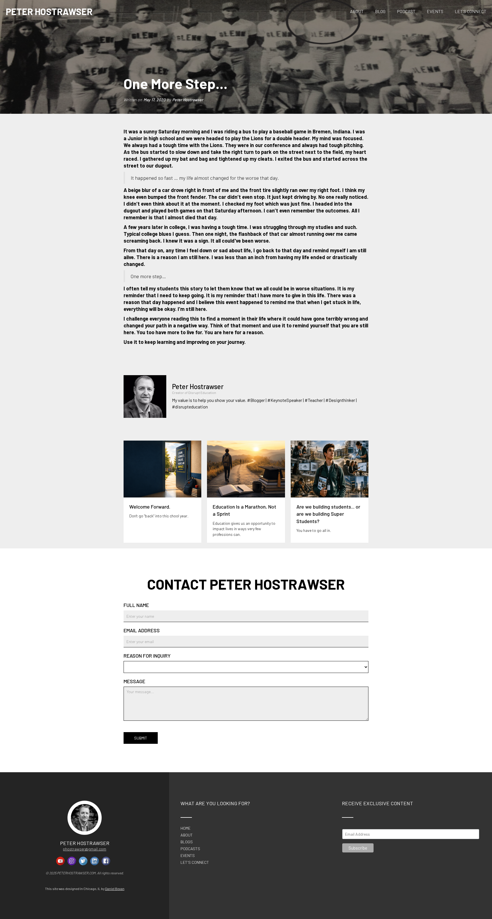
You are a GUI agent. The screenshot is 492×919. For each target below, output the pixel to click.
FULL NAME (136, 605)
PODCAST (406, 11)
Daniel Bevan (114, 889)
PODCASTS (190, 849)
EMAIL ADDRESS (142, 630)
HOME (185, 828)
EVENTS (435, 11)
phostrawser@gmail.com (84, 848)
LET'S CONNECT (470, 11)
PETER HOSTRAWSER (49, 11)
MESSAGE (134, 681)
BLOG (380, 11)
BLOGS (187, 842)
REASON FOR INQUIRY (147, 655)
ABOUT (357, 11)
